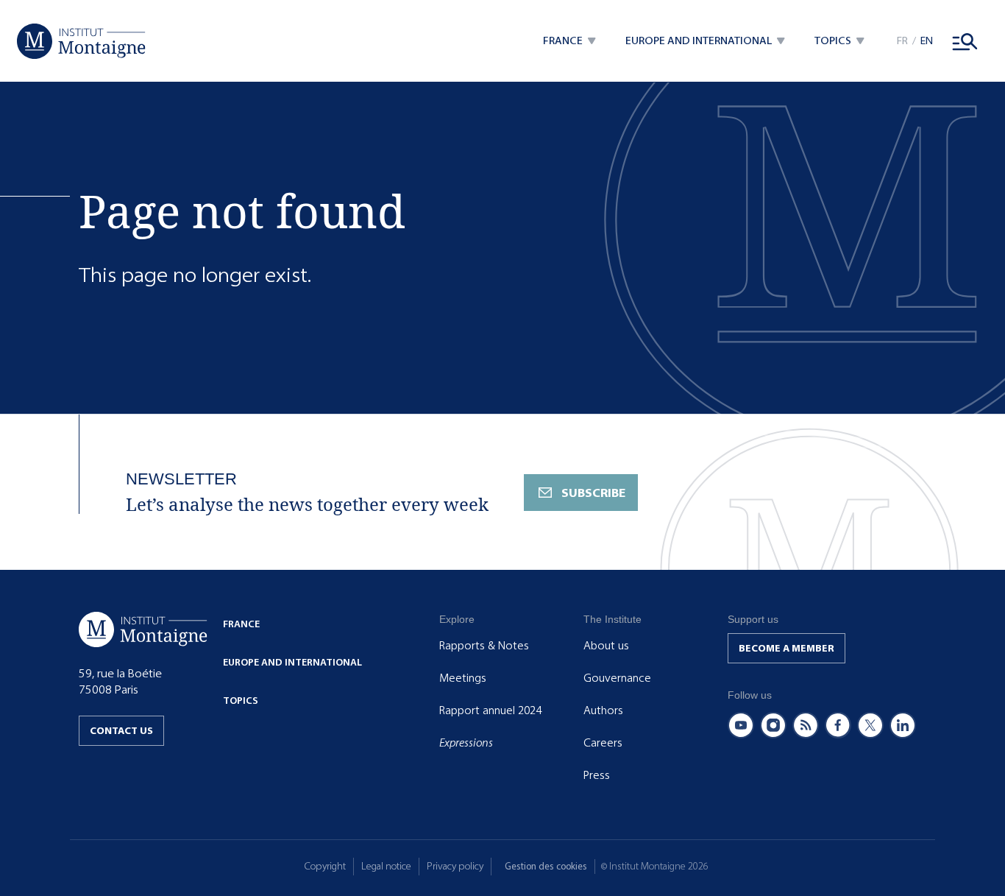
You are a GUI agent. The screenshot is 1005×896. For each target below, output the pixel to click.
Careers (602, 742)
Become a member (786, 648)
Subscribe (593, 493)
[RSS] (805, 725)
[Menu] (965, 41)
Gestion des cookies (546, 866)
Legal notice (386, 866)
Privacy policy (455, 866)
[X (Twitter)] (870, 725)
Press (596, 775)
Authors (603, 710)
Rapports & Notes (484, 645)
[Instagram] (773, 725)
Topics (240, 700)
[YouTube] (741, 725)
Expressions (466, 742)
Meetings (462, 678)
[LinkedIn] (902, 725)
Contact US (121, 730)
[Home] (81, 41)
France (241, 624)
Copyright (325, 866)
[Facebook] (838, 725)
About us (606, 645)
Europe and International (292, 662)
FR (902, 41)
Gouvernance (617, 678)
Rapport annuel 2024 (490, 710)
